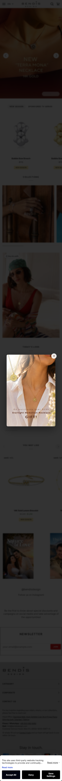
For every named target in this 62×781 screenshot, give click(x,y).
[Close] (54, 356)
